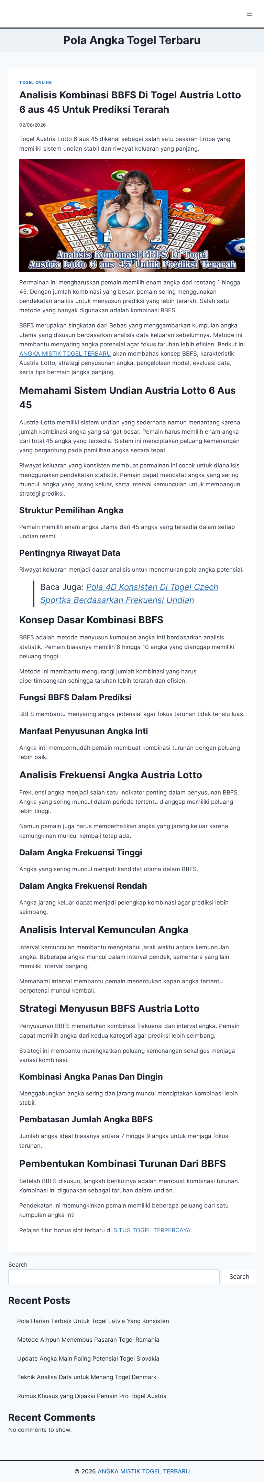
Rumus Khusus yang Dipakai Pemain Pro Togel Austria (92, 1396)
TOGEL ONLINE (35, 82)
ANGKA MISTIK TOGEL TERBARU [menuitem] (65, 353)
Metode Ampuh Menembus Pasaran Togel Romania (88, 1339)
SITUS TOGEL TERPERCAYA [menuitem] (152, 1230)
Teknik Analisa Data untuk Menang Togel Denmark (86, 1377)
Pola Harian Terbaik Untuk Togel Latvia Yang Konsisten (93, 1321)
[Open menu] (249, 13)
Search (18, 1264)
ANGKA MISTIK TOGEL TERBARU (144, 1471)
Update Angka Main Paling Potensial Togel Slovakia (88, 1358)
